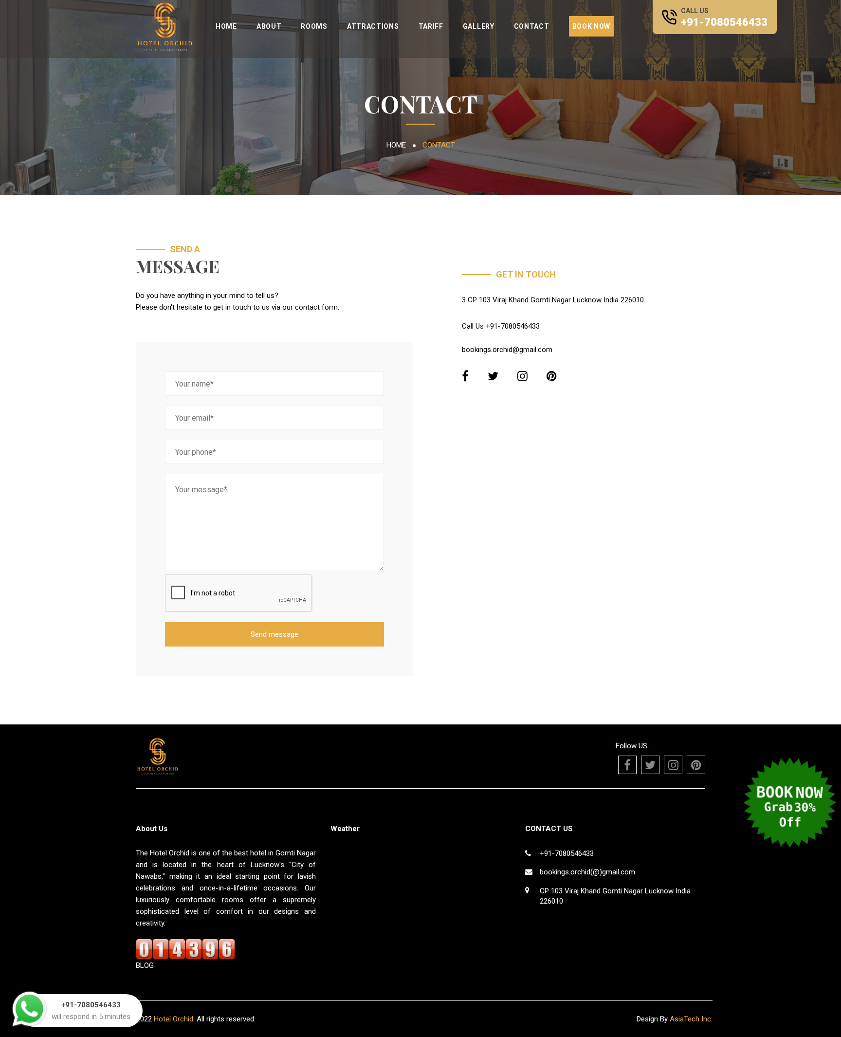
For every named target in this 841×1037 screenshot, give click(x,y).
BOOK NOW (591, 26)
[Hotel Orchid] (165, 25)
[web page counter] (185, 948)
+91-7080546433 (724, 22)
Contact (531, 26)
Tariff (431, 26)
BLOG (145, 965)
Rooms (314, 26)
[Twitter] (493, 376)
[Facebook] (465, 376)
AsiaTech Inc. (690, 1019)
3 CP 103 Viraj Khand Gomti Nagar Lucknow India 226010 (553, 300)
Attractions (373, 26)
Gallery (478, 26)
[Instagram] (522, 376)
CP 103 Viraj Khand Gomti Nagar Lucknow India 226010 (615, 896)
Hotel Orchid (173, 1019)
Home (226, 26)
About (269, 26)
